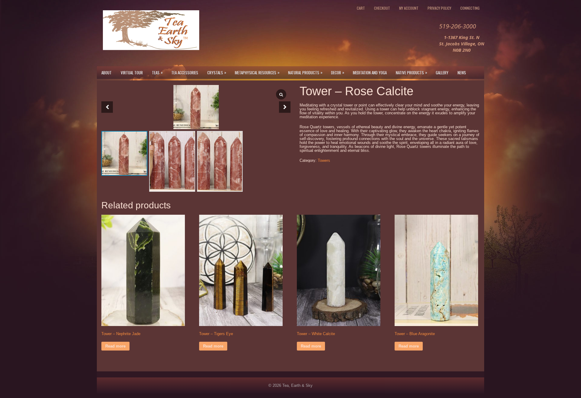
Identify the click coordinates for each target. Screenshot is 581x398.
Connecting (470, 8)
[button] (284, 107)
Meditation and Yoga (370, 73)
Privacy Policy (439, 8)
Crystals (216, 72)
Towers (324, 160)
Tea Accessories (184, 73)
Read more (115, 346)
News (462, 73)
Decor (337, 72)
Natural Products (305, 72)
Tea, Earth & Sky (297, 385)
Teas (157, 72)
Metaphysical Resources (257, 72)
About (106, 73)
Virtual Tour (132, 73)
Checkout (382, 8)
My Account (409, 8)
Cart (361, 8)
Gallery (442, 73)
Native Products (411, 72)
